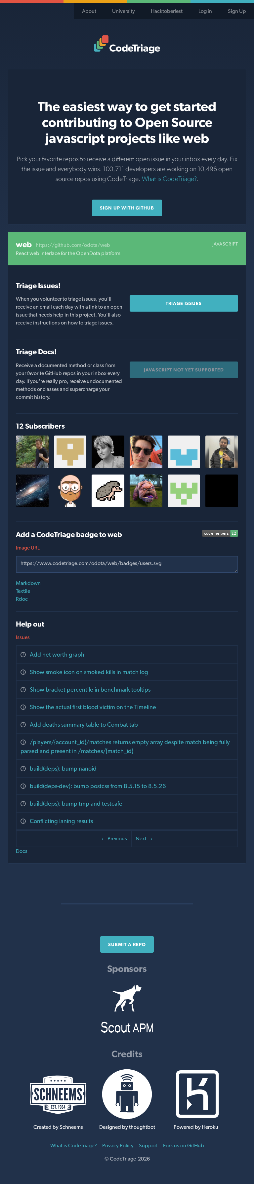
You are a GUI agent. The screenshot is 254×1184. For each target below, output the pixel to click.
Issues (23, 637)
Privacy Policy (118, 1145)
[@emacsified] (70, 505)
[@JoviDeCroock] (32, 466)
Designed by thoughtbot (127, 1127)
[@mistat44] (221, 466)
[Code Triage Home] (127, 44)
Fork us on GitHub (183, 1145)
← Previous (114, 838)
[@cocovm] (108, 466)
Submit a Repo (127, 944)
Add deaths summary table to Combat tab (84, 724)
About (89, 11)
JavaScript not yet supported (184, 369)
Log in (205, 11)
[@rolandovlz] (221, 505)
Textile (23, 591)
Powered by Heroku (196, 1127)
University (123, 11)
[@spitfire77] (146, 466)
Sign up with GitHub (127, 207)
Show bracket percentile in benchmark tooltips (90, 689)
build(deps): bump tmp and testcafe (76, 803)
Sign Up (237, 11)
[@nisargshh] (108, 505)
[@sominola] (146, 505)
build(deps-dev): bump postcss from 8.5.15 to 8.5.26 (98, 786)
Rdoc (22, 599)
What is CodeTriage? (169, 179)
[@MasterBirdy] (32, 505)
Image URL (28, 548)
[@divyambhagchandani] (70, 466)
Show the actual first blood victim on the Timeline (93, 707)
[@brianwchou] (184, 466)
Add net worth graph (57, 654)
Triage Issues (184, 303)
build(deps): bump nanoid (63, 768)
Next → (144, 838)
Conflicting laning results (61, 821)
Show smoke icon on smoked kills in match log (89, 671)
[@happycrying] (184, 505)
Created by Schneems (58, 1127)
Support (148, 1145)
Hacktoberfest (167, 11)
